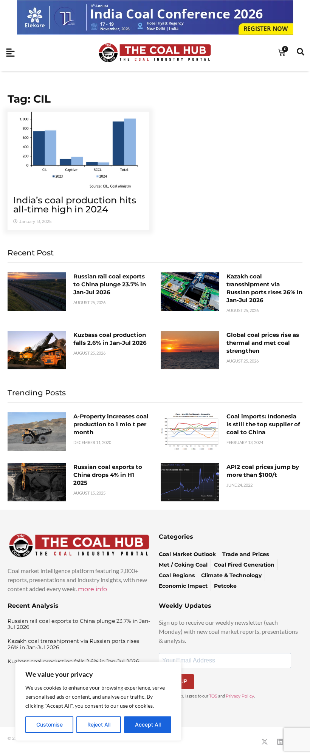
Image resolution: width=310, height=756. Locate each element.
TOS (213, 696)
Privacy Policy (240, 696)
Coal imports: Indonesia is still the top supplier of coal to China (263, 424)
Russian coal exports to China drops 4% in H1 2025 (107, 474)
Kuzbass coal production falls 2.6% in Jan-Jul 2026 (110, 338)
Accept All (148, 724)
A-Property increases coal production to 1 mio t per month (111, 424)
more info (92, 589)
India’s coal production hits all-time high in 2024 (74, 205)
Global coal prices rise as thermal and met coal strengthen (262, 342)
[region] (98, 701)
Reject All (98, 724)
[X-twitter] (264, 741)
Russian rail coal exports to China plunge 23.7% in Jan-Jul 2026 (109, 284)
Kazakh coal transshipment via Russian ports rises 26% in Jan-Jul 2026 (73, 644)
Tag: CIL (29, 98)
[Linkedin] (280, 741)
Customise (49, 724)
